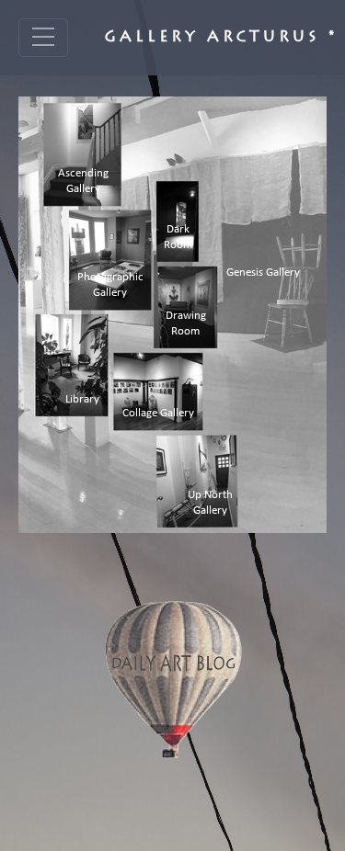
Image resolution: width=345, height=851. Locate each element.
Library (82, 399)
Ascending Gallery (83, 181)
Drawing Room (186, 323)
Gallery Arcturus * (221, 37)
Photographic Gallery (110, 285)
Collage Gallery (158, 413)
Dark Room (178, 237)
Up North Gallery (210, 502)
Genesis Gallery (263, 272)
